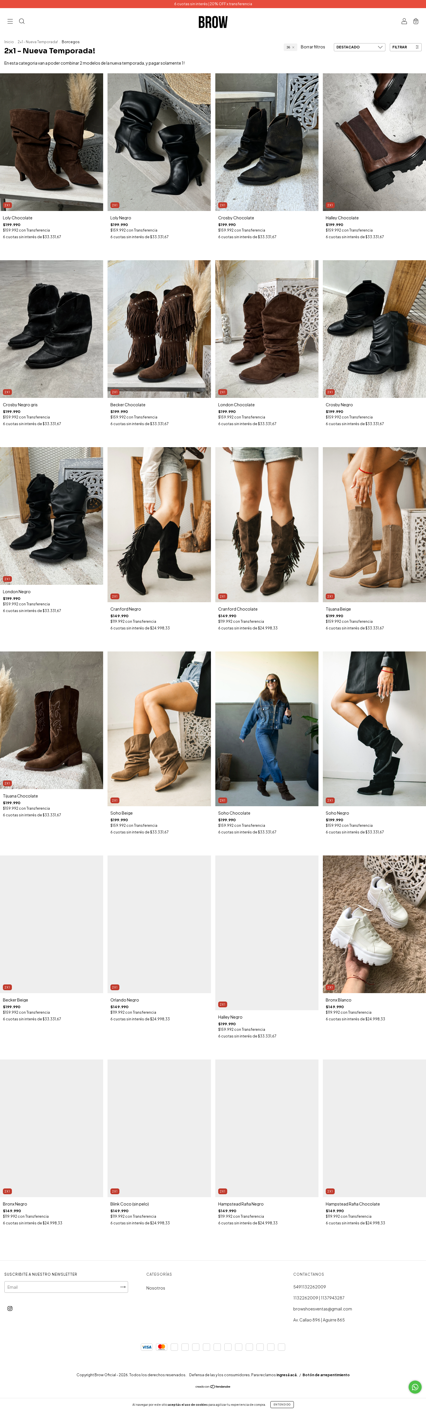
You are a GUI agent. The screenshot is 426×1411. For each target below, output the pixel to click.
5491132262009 (309, 1286)
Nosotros (155, 1287)
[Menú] (10, 21)
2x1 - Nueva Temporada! (38, 42)
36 (288, 47)
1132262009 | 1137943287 (319, 1297)
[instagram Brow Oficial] (10, 1308)
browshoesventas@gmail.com (322, 1308)
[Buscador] (22, 21)
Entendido (282, 1404)
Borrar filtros (313, 46)
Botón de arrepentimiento (326, 1375)
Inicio (9, 42)
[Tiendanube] (213, 1386)
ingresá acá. (287, 1375)
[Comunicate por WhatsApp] (415, 1387)
